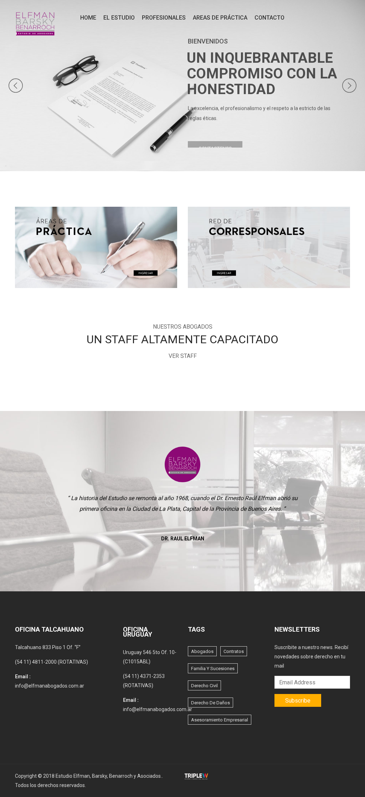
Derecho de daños (210, 702)
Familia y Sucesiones (213, 668)
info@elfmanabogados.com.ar (49, 686)
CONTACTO (269, 17)
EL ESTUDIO (119, 17)
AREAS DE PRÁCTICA (220, 17)
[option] (183, 496)
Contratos (233, 651)
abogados (202, 651)
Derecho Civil (204, 685)
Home (88, 17)
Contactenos (215, 140)
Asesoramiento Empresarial (219, 720)
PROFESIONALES (164, 17)
